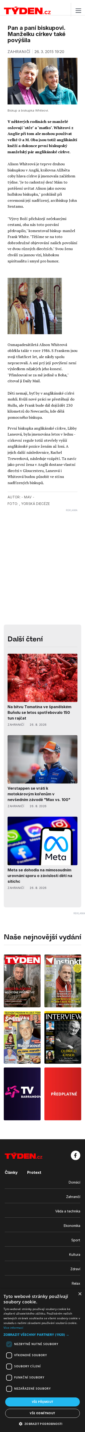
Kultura (74, 1254)
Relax (76, 1283)
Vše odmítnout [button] (42, 1413)
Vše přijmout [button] (42, 1402)
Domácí (74, 1182)
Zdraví (75, 1269)
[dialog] (42, 1360)
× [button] (79, 1294)
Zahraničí (73, 1197)
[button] (42, 1334)
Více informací (13, 1328)
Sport (75, 1240)
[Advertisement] (42, 554)
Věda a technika (67, 1211)
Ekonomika (72, 1226)
